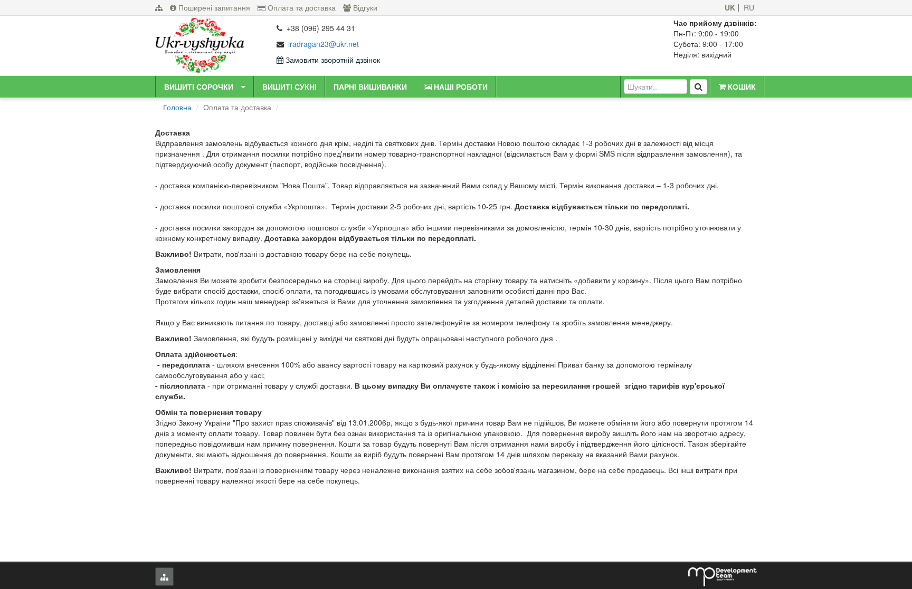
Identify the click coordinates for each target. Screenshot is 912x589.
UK (730, 8)
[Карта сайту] (159, 8)
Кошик (741, 86)
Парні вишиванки (370, 86)
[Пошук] (698, 86)
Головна (177, 107)
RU (749, 8)
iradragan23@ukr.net (323, 43)
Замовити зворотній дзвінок (331, 59)
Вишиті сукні (289, 86)
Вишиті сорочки (198, 86)
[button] (243, 86)
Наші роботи (460, 86)
